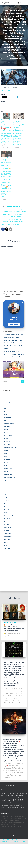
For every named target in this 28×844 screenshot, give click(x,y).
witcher (16, 221)
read (10, 807)
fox (10, 211)
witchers (10, 224)
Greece (6, 450)
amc (9, 793)
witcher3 (21, 221)
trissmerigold (5, 221)
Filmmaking (7, 441)
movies (21, 802)
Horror (5, 456)
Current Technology (9, 423)
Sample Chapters (8, 509)
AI (4, 399)
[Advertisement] (14, 569)
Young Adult (7, 548)
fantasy (21, 795)
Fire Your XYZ (7, 444)
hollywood (18, 797)
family (3, 211)
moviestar (3, 805)
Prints (5, 495)
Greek (5, 453)
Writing (6, 545)
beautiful (6, 209)
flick (4, 797)
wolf (13, 224)
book (26, 793)
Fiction (6, 438)
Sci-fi (5, 512)
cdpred (11, 209)
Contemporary (7, 417)
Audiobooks (7, 405)
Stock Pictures (7, 527)
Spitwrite (6, 524)
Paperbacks (7, 489)
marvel (14, 802)
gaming (13, 211)
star (2, 809)
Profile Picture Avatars (9, 501)
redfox (3, 216)
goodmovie (13, 797)
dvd (19, 795)
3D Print (6, 394)
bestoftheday (21, 793)
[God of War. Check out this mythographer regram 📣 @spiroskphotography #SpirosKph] (14, 721)
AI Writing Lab (7, 402)
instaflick (23, 797)
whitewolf (11, 221)
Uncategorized (8, 536)
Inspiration (7, 459)
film (24, 795)
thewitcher (18, 216)
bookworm (6, 795)
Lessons (6, 465)
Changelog (7, 411)
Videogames (7, 539)
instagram (10, 214)
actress (6, 793)
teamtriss (12, 216)
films (2, 797)
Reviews (6, 506)
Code (5, 414)
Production (7, 498)
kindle (8, 802)
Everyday (6, 429)
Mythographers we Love (10, 477)
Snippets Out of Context (10, 515)
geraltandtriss (22, 211)
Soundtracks (7, 518)
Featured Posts (8, 435)
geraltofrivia (4, 214)
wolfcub (17, 224)
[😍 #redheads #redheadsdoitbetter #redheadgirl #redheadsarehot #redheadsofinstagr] (14, 611)
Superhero (6, 530)
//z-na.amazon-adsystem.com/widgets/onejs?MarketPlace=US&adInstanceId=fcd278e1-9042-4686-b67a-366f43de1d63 (13, 841)
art (11, 793)
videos (7, 809)
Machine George (8, 468)
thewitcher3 (4, 219)
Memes (6, 471)
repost (21, 807)
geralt (17, 211)
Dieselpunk (7, 426)
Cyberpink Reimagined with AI (11, 351)
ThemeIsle (19, 835)
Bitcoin (6, 408)
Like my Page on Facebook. (7, 785)
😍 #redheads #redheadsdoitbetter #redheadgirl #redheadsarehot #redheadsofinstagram (14, 628)
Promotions (7, 503)
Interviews (6, 462)
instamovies (4, 802)
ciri (14, 209)
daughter (21, 209)
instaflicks (3, 800)
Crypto (6, 420)
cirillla (17, 209)
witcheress (4, 224)
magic (18, 214)
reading (13, 807)
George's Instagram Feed (13, 206)
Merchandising (8, 474)
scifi (24, 807)
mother (22, 214)
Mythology (6, 480)
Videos (6, 542)
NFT (5, 486)
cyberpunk (15, 795)
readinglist (17, 807)
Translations (7, 533)
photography (11, 805)
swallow (7, 216)
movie (17, 802)
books (2, 795)
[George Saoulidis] (12, 3)
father (6, 211)
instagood (9, 800)
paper (7, 805)
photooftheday (19, 805)
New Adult (6, 483)
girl (10, 797)
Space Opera (7, 521)
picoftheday (3, 807)
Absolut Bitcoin (8, 397)
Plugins (6, 492)
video (4, 809)
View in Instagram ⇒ (6, 90)
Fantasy (6, 432)
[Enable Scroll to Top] (25, 841)
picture (8, 807)
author (13, 793)
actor (2, 793)
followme (7, 797)
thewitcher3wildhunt (13, 219)
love (15, 214)
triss (20, 219)
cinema (10, 795)
